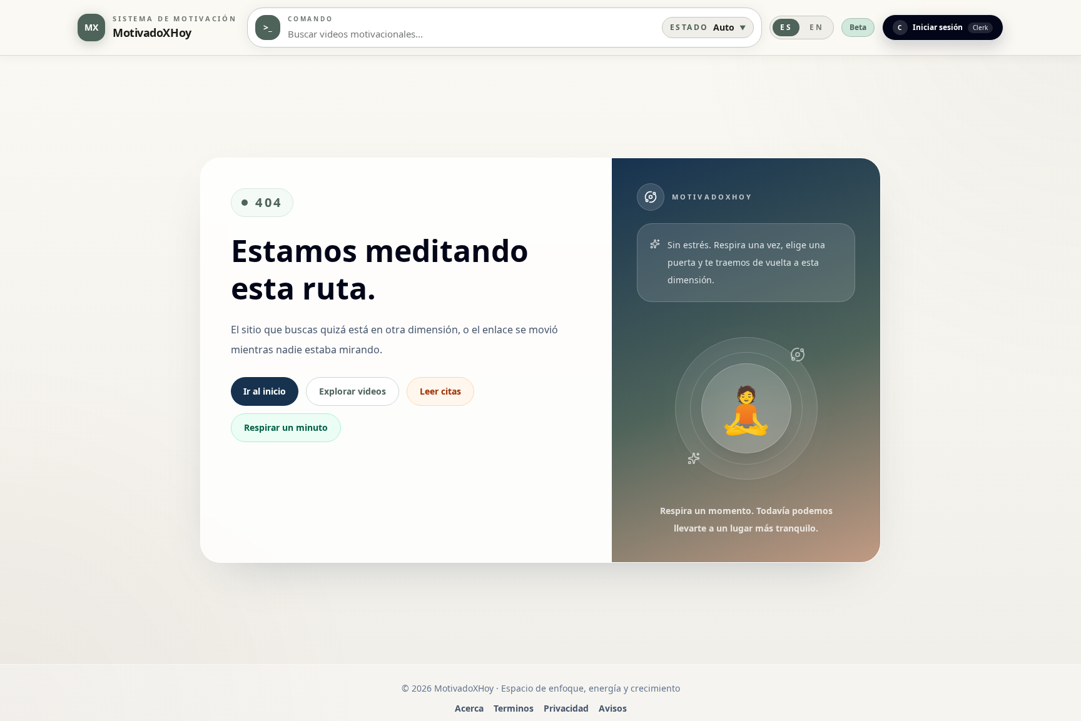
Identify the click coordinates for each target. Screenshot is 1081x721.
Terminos (514, 708)
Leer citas (440, 391)
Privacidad (566, 708)
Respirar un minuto (286, 427)
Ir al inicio (264, 391)
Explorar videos (352, 391)
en (816, 27)
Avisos (613, 708)
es (786, 27)
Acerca (469, 708)
